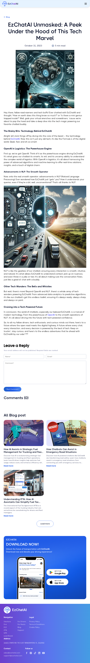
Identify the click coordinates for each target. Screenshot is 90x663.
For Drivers (22, 621)
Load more (45, 524)
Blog (8, 17)
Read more (8, 466)
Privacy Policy (34, 621)
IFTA (5, 630)
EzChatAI (15, 139)
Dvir (5, 624)
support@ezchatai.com (13, 656)
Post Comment (13, 389)
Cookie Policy (34, 627)
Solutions (7, 621)
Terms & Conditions (37, 624)
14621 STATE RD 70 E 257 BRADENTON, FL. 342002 (24, 643)
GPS (5, 633)
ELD (5, 627)
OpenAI (51, 315)
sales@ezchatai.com (12, 653)
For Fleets (21, 624)
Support (21, 630)
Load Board (8, 636)
